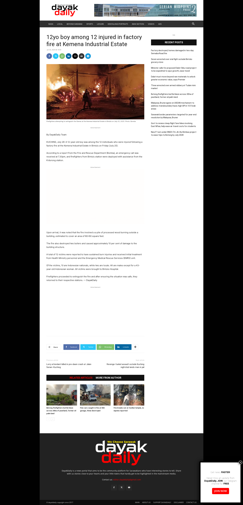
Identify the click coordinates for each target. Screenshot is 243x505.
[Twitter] (55, 56)
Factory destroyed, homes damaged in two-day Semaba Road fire (172, 52)
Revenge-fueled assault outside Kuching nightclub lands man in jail (125, 365)
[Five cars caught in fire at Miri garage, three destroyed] (95, 395)
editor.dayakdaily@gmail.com (127, 479)
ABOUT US (146, 502)
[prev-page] (48, 419)
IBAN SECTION (138, 24)
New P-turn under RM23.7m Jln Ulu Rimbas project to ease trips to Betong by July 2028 (173, 133)
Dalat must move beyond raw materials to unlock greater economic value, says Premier (173, 78)
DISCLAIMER (179, 502)
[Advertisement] (95, 310)
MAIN (50, 24)
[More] (135, 347)
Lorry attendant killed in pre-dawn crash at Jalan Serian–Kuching (68, 365)
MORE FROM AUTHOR (108, 377)
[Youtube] (129, 487)
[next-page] (52, 419)
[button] (193, 24)
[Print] (81, 56)
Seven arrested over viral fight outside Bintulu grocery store (171, 60)
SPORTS (89, 24)
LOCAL (60, 24)
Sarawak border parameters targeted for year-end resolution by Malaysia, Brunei (173, 116)
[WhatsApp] (62, 56)
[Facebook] (49, 56)
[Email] (75, 56)
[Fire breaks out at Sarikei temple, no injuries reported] (129, 395)
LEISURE (100, 24)
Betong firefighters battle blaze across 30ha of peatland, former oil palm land (61, 411)
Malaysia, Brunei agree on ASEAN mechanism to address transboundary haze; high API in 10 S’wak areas (173, 106)
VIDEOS (151, 24)
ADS (160, 24)
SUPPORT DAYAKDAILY (162, 502)
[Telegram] (88, 56)
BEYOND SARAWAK (74, 24)
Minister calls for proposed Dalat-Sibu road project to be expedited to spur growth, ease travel (173, 69)
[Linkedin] (68, 56)
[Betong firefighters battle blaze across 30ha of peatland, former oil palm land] (61, 395)
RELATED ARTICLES (81, 377)
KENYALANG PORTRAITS (118, 24)
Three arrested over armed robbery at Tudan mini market (173, 86)
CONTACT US (191, 502)
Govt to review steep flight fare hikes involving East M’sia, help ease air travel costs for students (173, 124)
